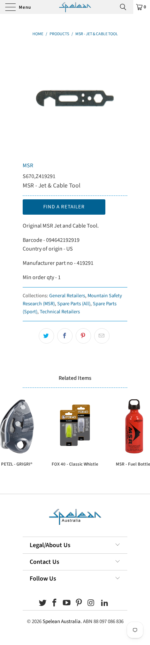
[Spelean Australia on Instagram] (91, 603)
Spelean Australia (62, 621)
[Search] (125, 7)
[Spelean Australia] (75, 7)
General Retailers (67, 295)
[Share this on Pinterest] (83, 336)
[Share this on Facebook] (65, 336)
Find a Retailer (64, 206)
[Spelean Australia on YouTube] (67, 603)
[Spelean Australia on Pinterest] (79, 603)
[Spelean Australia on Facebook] (55, 603)
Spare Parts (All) (73, 303)
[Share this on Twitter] (46, 336)
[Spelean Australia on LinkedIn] (105, 603)
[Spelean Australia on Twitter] (42, 603)
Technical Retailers (60, 311)
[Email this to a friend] (102, 336)
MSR (28, 165)
